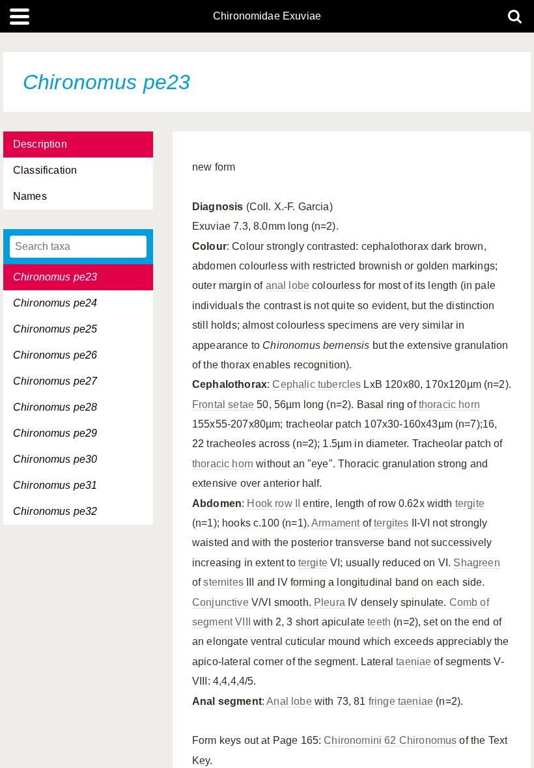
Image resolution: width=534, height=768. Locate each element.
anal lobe (287, 285)
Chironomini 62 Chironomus (390, 740)
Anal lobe (288, 701)
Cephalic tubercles (316, 384)
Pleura (329, 602)
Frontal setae (223, 404)
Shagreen (476, 562)
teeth (379, 621)
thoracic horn (449, 404)
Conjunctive (220, 602)
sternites (223, 582)
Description (40, 144)
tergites (391, 522)
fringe (382, 701)
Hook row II (273, 503)
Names (30, 196)
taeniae (413, 661)
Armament (335, 522)
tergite (470, 503)
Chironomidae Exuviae (267, 16)
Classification (45, 170)
